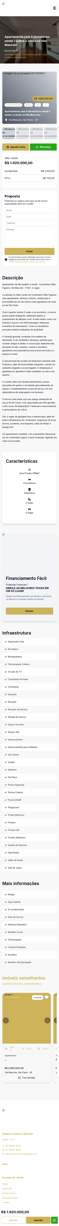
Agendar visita (17, 147)
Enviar (29, 251)
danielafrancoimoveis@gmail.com (21, 1154)
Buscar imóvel (11, 50)
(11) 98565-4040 (13, 1146)
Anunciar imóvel (9, 1198)
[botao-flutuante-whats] (54, 1220)
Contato (6, 1202)
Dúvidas (13, 1220)
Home (5, 1184)
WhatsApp (45, 147)
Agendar (38, 1220)
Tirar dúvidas (28, 1077)
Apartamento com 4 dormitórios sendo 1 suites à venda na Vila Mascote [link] (27, 56)
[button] (6, 1020)
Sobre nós (7, 1188)
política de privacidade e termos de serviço (27, 262)
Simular (29, 611)
